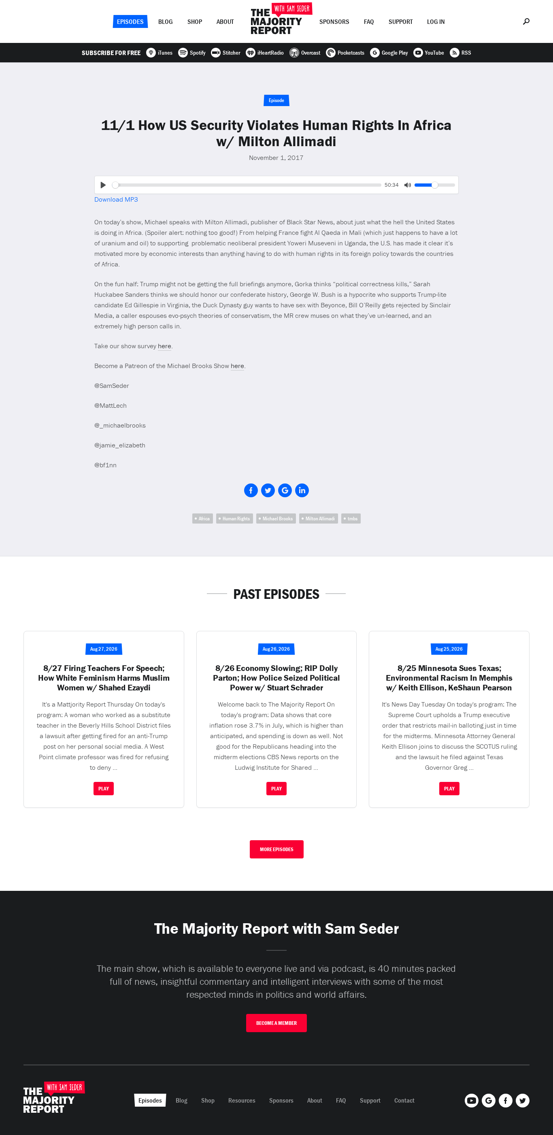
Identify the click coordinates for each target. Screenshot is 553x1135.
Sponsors (334, 21)
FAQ (369, 21)
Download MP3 (116, 199)
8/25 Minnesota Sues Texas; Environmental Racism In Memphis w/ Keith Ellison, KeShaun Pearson (449, 677)
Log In (436, 21)
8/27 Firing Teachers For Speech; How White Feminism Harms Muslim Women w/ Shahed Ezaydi (104, 677)
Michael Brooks (278, 518)
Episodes (130, 21)
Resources (241, 1100)
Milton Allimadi (320, 518)
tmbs (352, 518)
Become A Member (276, 1023)
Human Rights (236, 518)
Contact (404, 1100)
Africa (204, 518)
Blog (165, 21)
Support (401, 21)
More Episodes (277, 849)
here (164, 345)
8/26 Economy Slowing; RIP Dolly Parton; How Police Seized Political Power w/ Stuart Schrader (276, 677)
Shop (194, 21)
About (225, 21)
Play (103, 788)
